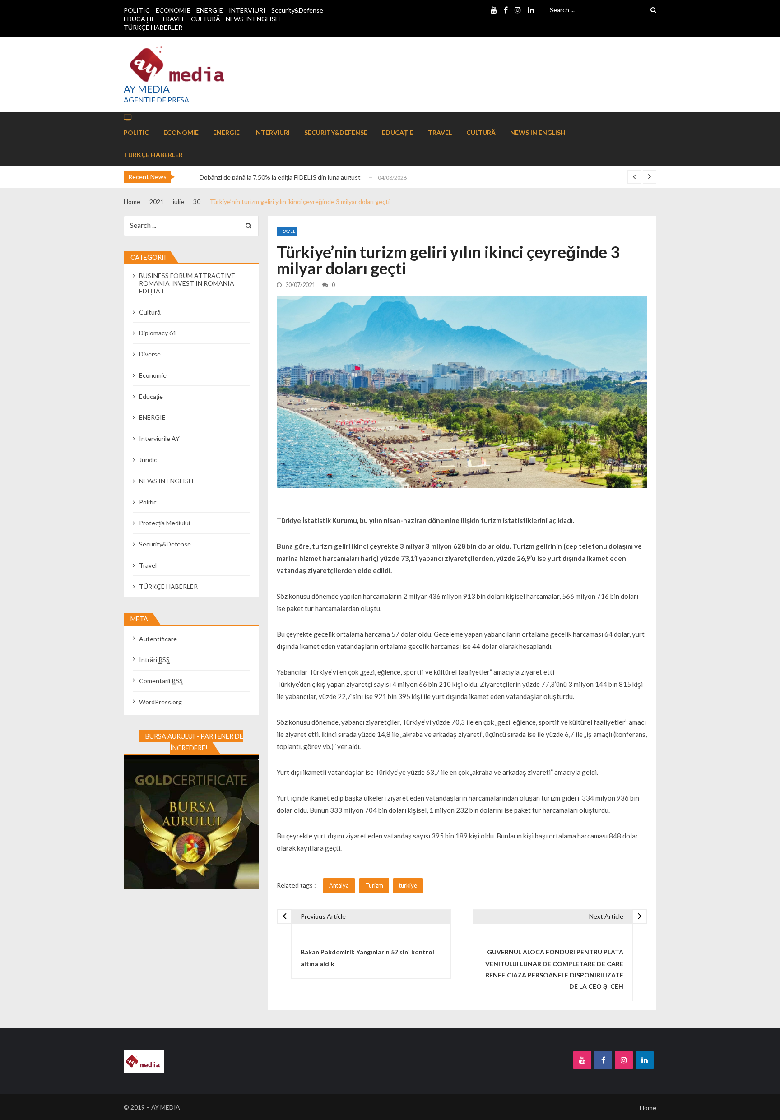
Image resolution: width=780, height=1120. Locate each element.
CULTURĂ (205, 19)
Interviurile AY (159, 438)
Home (648, 1107)
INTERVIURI (247, 10)
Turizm (374, 885)
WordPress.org (160, 702)
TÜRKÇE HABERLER (153, 27)
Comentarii (161, 681)
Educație (151, 396)
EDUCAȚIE (139, 19)
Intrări (154, 659)
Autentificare (158, 639)
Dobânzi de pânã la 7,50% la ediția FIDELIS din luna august (280, 177)
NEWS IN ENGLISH (253, 19)
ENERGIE (209, 10)
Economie (153, 375)
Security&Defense (297, 10)
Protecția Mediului (164, 523)
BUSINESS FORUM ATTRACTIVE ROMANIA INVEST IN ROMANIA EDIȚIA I (187, 283)
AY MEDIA (147, 89)
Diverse (150, 354)
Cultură (150, 312)
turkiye (408, 885)
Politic (148, 502)
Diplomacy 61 (157, 333)
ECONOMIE (173, 10)
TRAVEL (173, 19)
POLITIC (137, 10)
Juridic (148, 459)
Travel (287, 231)
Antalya (339, 885)
